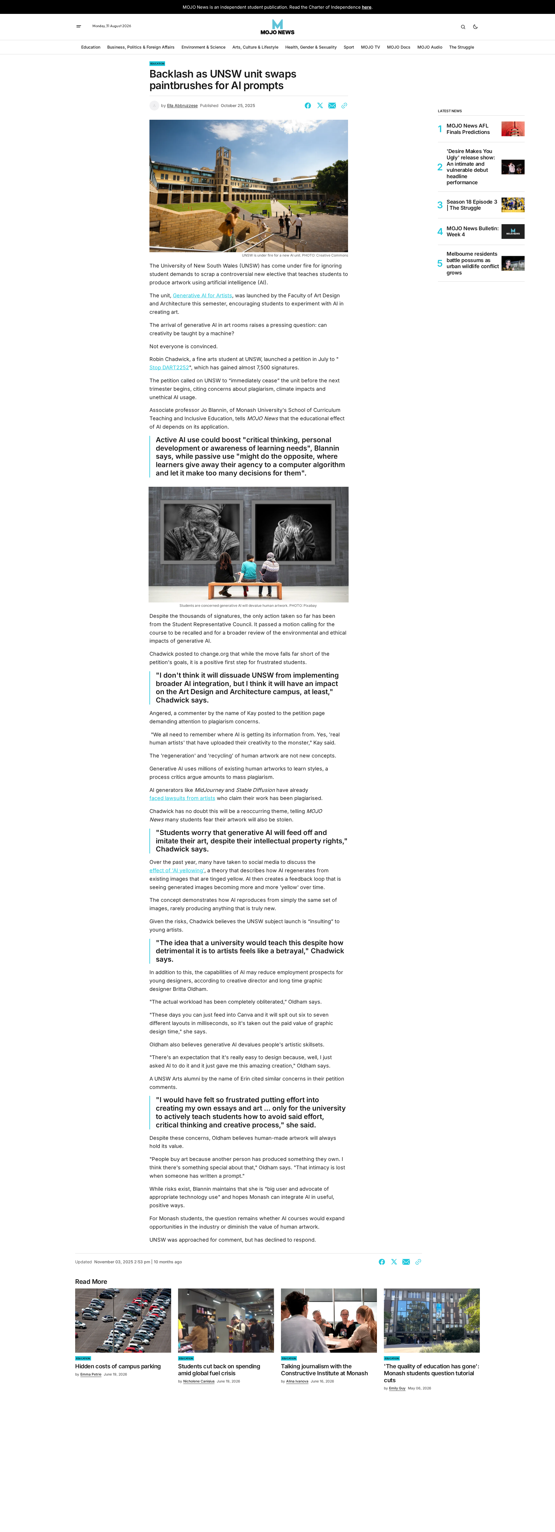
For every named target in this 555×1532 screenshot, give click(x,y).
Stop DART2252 (169, 367)
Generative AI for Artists (202, 295)
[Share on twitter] (320, 105)
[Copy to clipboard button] (343, 105)
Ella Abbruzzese (182, 105)
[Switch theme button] (475, 27)
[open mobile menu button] (78, 27)
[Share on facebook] (309, 105)
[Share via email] (332, 105)
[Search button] (463, 27)
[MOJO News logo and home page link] (277, 27)
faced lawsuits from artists (182, 798)
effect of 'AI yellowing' (176, 870)
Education (157, 63)
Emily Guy (397, 1388)
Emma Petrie (90, 1374)
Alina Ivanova (297, 1381)
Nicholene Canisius (198, 1381)
